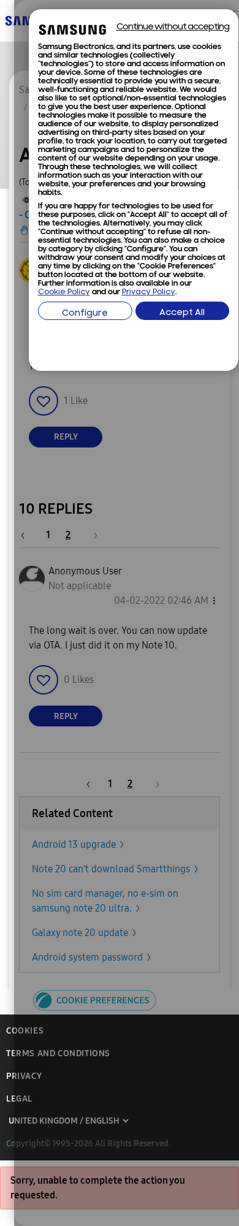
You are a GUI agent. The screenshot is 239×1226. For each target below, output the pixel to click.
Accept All (182, 313)
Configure (85, 313)
